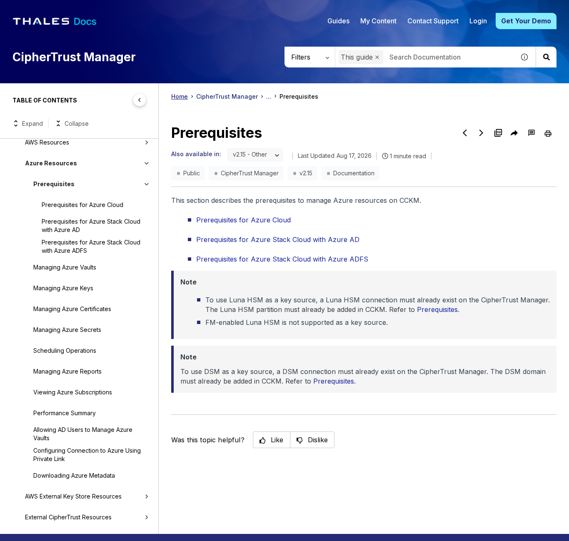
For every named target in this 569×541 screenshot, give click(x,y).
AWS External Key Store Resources (73, 496)
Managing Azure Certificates (72, 308)
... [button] (268, 96)
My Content (378, 21)
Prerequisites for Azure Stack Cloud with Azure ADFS (91, 246)
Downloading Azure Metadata (74, 475)
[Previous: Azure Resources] (465, 133)
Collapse (77, 123)
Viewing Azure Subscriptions (72, 392)
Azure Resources (51, 163)
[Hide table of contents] (139, 100)
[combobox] (425, 57)
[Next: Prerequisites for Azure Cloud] (481, 133)
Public (191, 173)
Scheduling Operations (64, 350)
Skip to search (102, 9)
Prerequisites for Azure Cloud (82, 204)
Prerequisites (54, 183)
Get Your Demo (526, 21)
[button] (377, 57)
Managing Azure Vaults (64, 267)
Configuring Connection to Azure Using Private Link (87, 454)
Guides (338, 21)
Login (478, 21)
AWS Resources (47, 142)
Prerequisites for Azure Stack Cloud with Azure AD (91, 225)
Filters (300, 57)
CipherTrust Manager (227, 96)
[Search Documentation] (546, 57)
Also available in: (196, 153)
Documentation (353, 173)
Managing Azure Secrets (67, 329)
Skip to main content (37, 9)
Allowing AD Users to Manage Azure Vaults (82, 433)
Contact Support (433, 21)
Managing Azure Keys (63, 288)
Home (179, 96)
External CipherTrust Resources (68, 517)
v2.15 (305, 173)
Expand (32, 123)
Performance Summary (64, 412)
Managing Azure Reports (67, 371)
